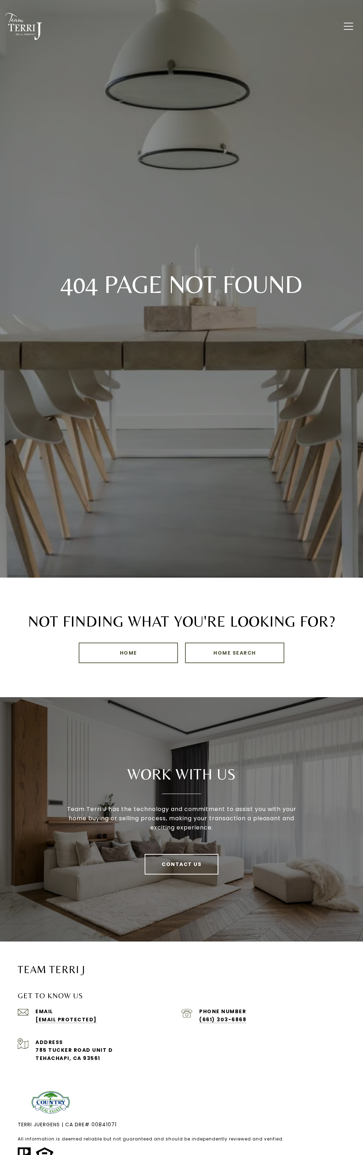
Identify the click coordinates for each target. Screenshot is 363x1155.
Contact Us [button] (181, 864)
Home (128, 652)
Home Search (234, 652)
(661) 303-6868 (222, 1019)
